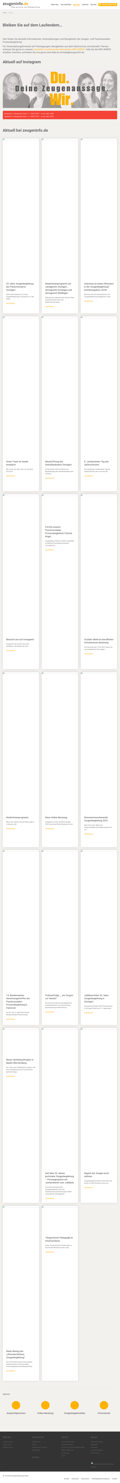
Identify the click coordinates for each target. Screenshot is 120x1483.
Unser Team (7, 1444)
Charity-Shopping (97, 1450)
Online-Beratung (67, 1444)
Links (63, 1456)
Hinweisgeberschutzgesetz (101, 1479)
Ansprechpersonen (68, 1442)
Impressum (75, 1479)
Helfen (94, 1437)
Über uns (7, 1437)
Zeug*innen (36, 1442)
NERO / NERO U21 (67, 1450)
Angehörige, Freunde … (40, 1447)
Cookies (114, 1479)
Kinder (34, 1444)
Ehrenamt (94, 1447)
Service (64, 1437)
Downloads (65, 1453)
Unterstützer (95, 1453)
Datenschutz (85, 1479)
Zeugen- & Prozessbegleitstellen (73, 1447)
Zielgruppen (38, 1437)
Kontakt (66, 1479)
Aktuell (36, 1457)
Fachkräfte (36, 1450)
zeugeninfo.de (8, 1442)
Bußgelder (94, 1444)
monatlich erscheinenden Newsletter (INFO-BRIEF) (59, 49)
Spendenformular (97, 1442)
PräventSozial (8, 1447)
